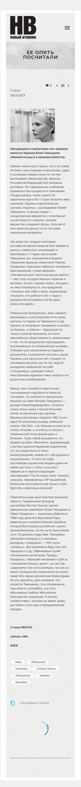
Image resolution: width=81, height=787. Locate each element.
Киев (18, 662)
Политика (21, 668)
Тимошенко (22, 675)
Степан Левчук (46, 668)
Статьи (52, 30)
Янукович (21, 682)
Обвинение (38, 662)
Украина (45, 675)
